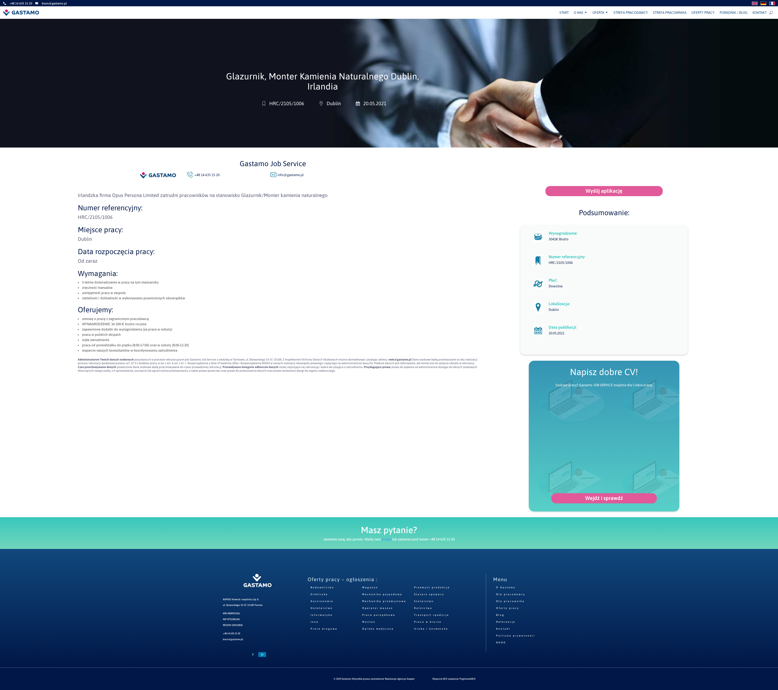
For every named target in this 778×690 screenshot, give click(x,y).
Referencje (505, 621)
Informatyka (322, 615)
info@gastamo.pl (291, 175)
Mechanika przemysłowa (384, 601)
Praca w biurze (427, 621)
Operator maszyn (377, 608)
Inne (314, 621)
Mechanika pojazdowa (382, 594)
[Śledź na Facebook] (253, 654)
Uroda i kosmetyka (431, 628)
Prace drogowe (324, 628)
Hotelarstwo (322, 608)
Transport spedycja (431, 615)
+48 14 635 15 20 (231, 633)
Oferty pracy (703, 12)
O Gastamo (506, 587)
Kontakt (759, 12)
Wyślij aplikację (604, 191)
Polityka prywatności (515, 635)
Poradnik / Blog (733, 12)
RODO (501, 642)
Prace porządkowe (378, 615)
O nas (578, 12)
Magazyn (370, 587)
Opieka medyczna (378, 628)
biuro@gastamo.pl (233, 639)
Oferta (598, 12)
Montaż (368, 621)
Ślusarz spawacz (429, 594)
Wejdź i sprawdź (604, 498)
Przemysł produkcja (432, 587)
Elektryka (319, 594)
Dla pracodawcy (510, 594)
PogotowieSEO (468, 678)
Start (564, 12)
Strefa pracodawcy (630, 12)
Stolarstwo (424, 601)
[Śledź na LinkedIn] (262, 654)
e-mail (386, 539)
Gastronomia (322, 601)
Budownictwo (322, 587)
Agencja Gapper (406, 678)
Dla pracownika (510, 601)
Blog (500, 615)
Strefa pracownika (669, 12)
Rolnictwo (423, 608)
